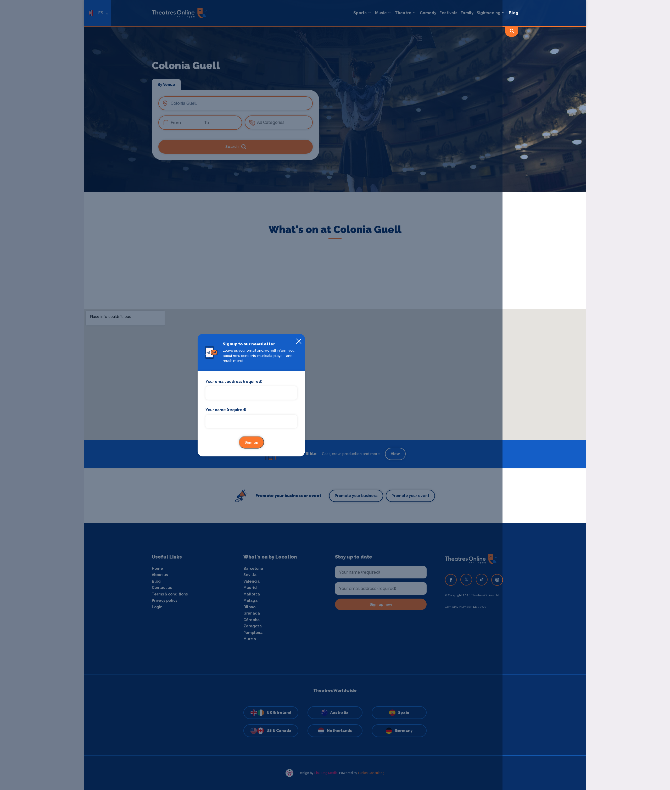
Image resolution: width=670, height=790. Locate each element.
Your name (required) (225, 410)
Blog (513, 12)
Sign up (251, 442)
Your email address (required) (233, 381)
